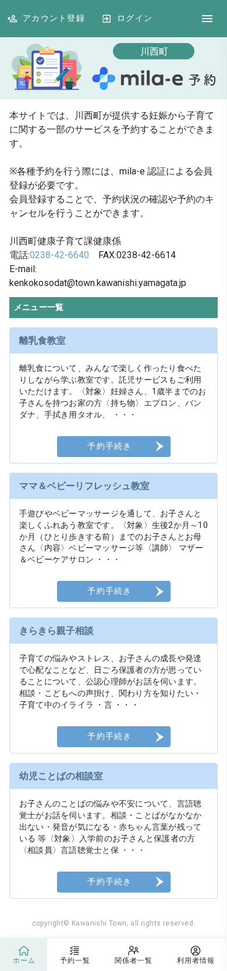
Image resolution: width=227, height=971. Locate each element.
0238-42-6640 (59, 254)
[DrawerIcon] (207, 19)
